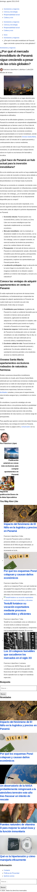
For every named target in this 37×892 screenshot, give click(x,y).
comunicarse (25, 427)
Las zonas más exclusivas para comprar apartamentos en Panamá (9, 467)
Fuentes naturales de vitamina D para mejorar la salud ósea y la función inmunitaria (17, 828)
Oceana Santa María (29, 137)
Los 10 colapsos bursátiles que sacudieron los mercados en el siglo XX (19, 654)
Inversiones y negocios (7, 48)
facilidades (3, 392)
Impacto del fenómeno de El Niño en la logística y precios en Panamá (20, 527)
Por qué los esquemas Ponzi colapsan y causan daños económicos (20, 574)
